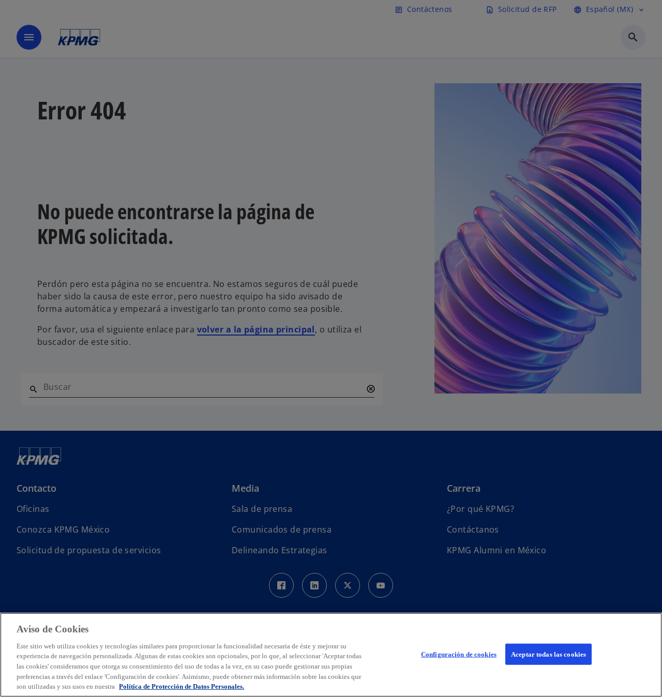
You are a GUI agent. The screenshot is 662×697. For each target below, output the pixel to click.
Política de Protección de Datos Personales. (181, 686)
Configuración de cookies (458, 654)
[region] (331, 655)
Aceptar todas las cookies (548, 654)
